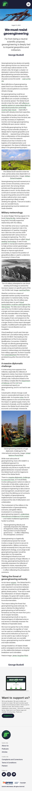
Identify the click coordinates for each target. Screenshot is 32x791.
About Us (5, 746)
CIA (16, 383)
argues (13, 582)
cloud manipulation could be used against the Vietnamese (15, 304)
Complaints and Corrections (12, 759)
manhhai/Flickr (24, 290)
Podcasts (5, 749)
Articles (4, 752)
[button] (28, 4)
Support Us (8, 716)
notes (21, 397)
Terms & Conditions (9, 763)
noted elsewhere (10, 355)
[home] (5, 4)
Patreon (5, 766)
